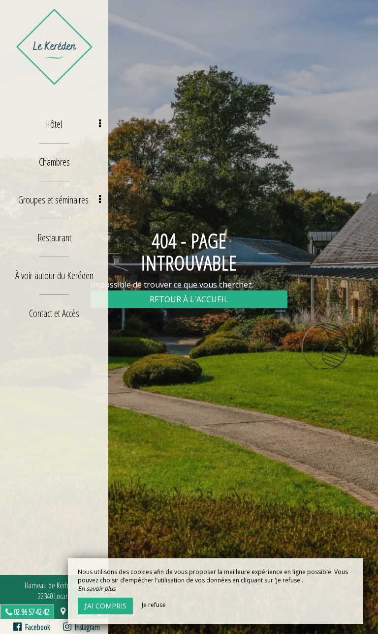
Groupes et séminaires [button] (53, 199)
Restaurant (54, 237)
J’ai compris (105, 605)
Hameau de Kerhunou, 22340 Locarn (54, 591)
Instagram (85, 627)
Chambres (54, 162)
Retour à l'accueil (189, 299)
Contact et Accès (54, 313)
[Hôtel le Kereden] (54, 46)
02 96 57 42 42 (31, 611)
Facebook (36, 627)
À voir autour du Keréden (54, 275)
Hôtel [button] (53, 124)
